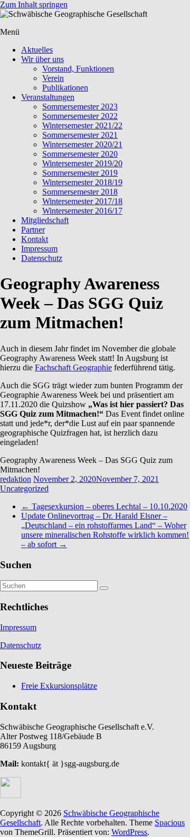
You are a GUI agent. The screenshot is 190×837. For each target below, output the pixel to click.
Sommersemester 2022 (80, 116)
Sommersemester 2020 (80, 153)
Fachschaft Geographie (73, 367)
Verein (53, 78)
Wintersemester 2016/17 (82, 210)
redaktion (15, 479)
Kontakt (34, 239)
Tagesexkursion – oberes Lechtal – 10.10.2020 (104, 506)
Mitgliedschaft (45, 220)
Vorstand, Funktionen (78, 68)
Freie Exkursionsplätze (59, 685)
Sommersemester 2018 (80, 191)
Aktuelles (37, 49)
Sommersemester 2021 (80, 134)
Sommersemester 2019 (80, 172)
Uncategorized (24, 488)
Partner (33, 229)
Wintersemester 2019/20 (82, 163)
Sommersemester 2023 (80, 106)
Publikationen (65, 87)
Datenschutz (41, 258)
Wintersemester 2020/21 (82, 144)
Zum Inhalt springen (34, 4)
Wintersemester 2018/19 (82, 182)
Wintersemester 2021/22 (82, 125)
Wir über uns (42, 59)
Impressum (39, 248)
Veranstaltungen (47, 97)
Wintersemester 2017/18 (82, 201)
